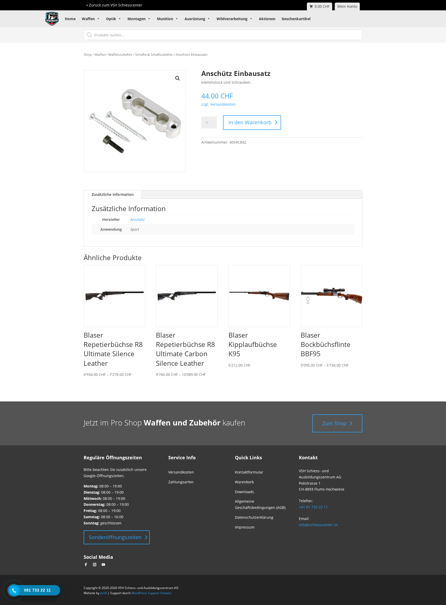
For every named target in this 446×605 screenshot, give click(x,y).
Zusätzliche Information (113, 194)
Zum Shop (334, 423)
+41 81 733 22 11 (313, 507)
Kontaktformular (249, 472)
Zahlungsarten (181, 481)
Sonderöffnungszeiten (115, 537)
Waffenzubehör (120, 54)
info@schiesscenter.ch (318, 524)
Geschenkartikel (296, 18)
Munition (165, 18)
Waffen (88, 18)
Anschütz (137, 219)
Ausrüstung (195, 18)
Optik (111, 18)
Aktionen (267, 18)
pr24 (103, 593)
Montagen (137, 18)
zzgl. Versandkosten (218, 104)
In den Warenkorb (250, 122)
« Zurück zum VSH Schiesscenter (114, 5)
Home (70, 18)
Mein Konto (347, 6)
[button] (177, 78)
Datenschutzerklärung (254, 517)
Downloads (244, 491)
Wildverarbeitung (232, 18)
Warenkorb (244, 481)
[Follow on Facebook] (85, 564)
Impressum (244, 527)
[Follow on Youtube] (103, 564)
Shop (88, 54)
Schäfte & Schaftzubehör (154, 54)
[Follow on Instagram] (94, 564)
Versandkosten (181, 472)
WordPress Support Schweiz (151, 593)
